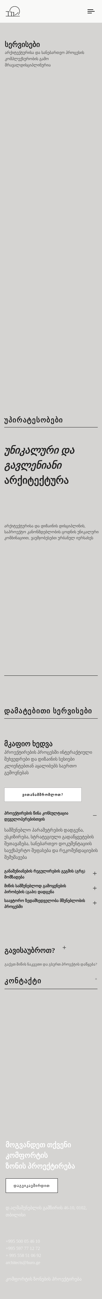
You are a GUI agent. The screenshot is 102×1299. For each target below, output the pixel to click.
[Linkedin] (34, 1227)
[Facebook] (9, 1227)
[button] (51, 816)
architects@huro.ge (23, 1262)
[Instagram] (22, 1227)
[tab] (51, 816)
